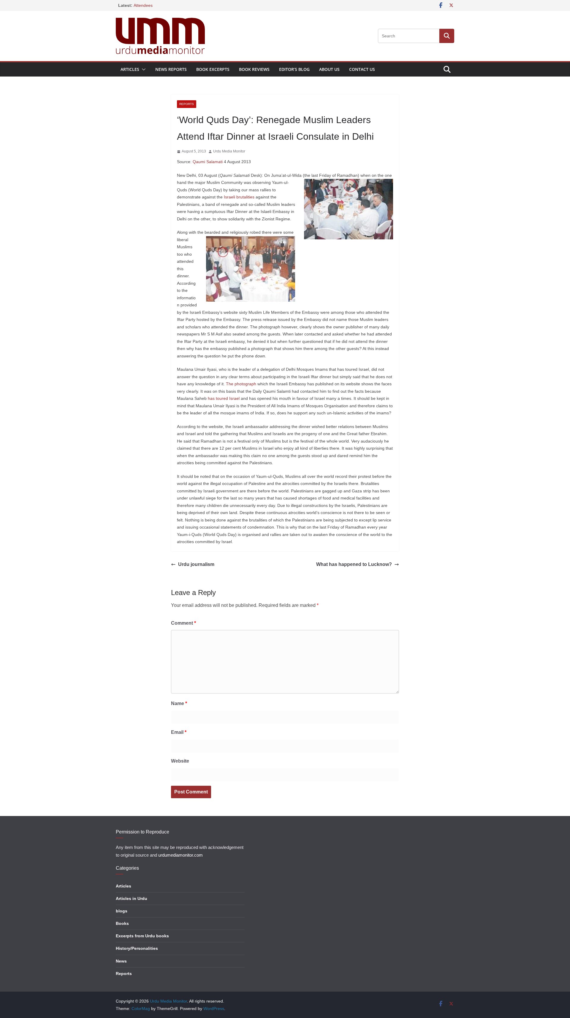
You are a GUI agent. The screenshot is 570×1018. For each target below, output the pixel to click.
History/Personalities (137, 948)
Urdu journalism (196, 564)
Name (179, 703)
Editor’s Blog (294, 69)
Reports (186, 104)
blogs (121, 911)
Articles (130, 69)
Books (122, 923)
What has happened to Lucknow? (354, 564)
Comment (183, 623)
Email (178, 732)
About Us (329, 69)
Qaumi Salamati (208, 161)
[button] (142, 69)
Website (180, 760)
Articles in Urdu (131, 898)
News (121, 961)
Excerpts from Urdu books (142, 935)
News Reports (171, 69)
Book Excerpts (212, 69)
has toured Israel (224, 398)
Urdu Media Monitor (229, 151)
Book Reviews (254, 69)
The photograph (241, 383)
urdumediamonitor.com (180, 855)
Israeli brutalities (239, 197)
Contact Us (362, 69)
